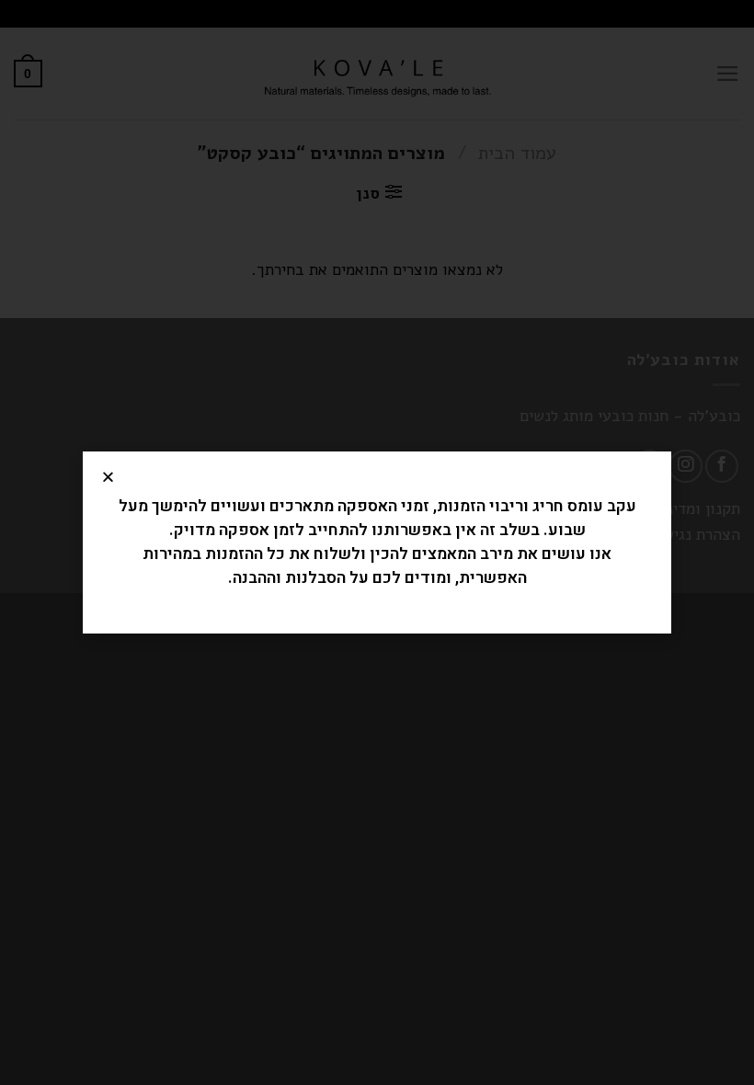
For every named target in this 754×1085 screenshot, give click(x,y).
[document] (377, 542)
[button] (108, 477)
